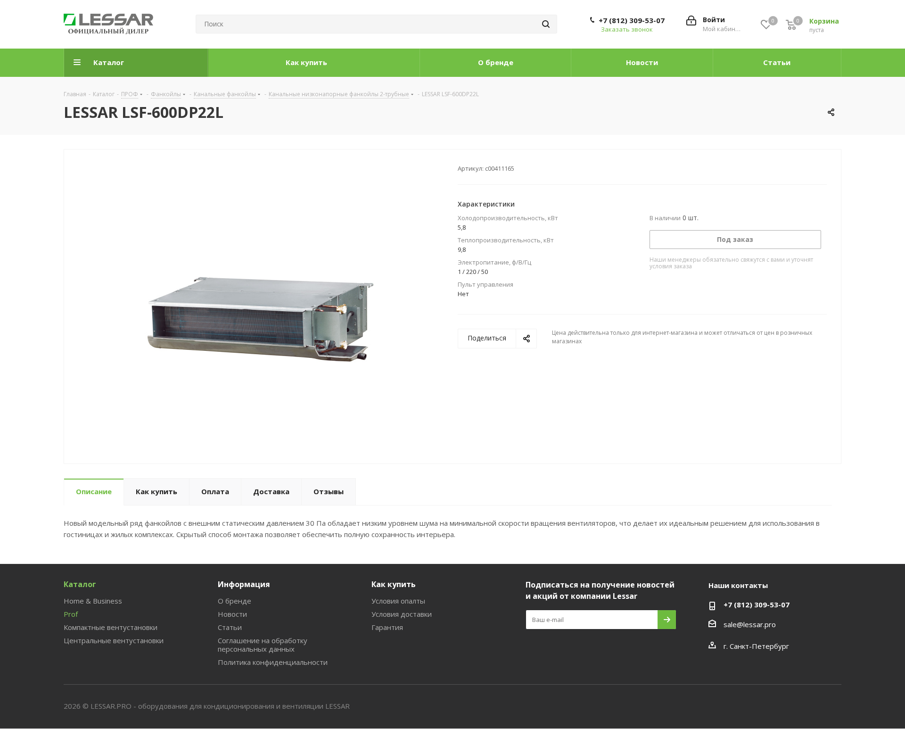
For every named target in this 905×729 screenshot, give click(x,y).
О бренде (234, 600)
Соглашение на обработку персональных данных (262, 645)
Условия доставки (401, 614)
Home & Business (93, 600)
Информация (244, 584)
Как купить (393, 584)
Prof (71, 614)
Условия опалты (398, 600)
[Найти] (546, 24)
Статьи (230, 627)
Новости (232, 614)
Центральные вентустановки (114, 640)
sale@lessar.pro (750, 624)
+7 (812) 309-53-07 (632, 20)
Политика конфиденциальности (273, 662)
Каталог (80, 584)
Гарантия (387, 627)
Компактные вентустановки (110, 627)
